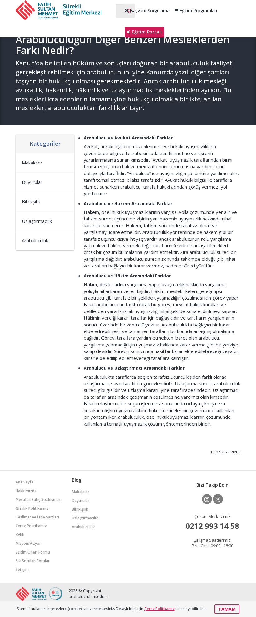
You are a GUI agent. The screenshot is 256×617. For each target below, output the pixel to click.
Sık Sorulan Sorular (33, 561)
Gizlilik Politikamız (32, 508)
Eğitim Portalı (146, 32)
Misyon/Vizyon (29, 543)
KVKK (20, 534)
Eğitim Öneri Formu (33, 552)
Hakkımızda (26, 490)
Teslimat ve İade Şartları (37, 517)
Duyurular (32, 182)
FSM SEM (62, 10)
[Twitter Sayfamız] (218, 499)
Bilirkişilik (31, 201)
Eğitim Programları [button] (197, 10)
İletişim (22, 569)
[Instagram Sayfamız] (207, 499)
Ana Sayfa (24, 482)
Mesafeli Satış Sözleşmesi (39, 499)
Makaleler (32, 162)
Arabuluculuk (35, 240)
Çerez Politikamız (31, 525)
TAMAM (227, 609)
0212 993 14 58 (212, 526)
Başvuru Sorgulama (149, 10)
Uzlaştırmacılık (37, 221)
